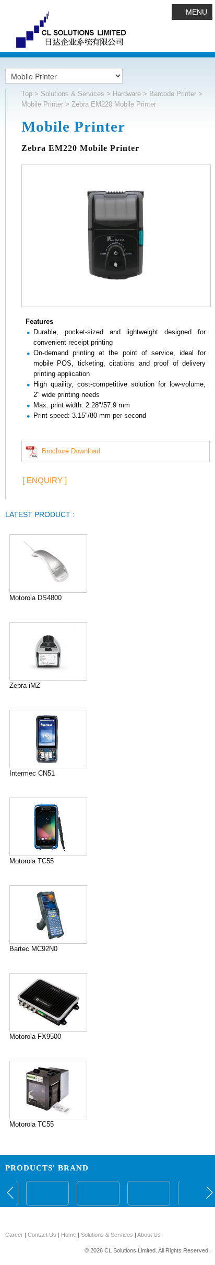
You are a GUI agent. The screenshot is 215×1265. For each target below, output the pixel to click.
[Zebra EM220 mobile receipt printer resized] (116, 238)
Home (68, 1235)
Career (14, 1235)
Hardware (127, 94)
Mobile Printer (42, 104)
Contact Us (42, 1235)
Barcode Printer (172, 94)
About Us (149, 1235)
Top (26, 94)
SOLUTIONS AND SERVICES (107, 1217)
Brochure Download (69, 451)
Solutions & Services (72, 94)
